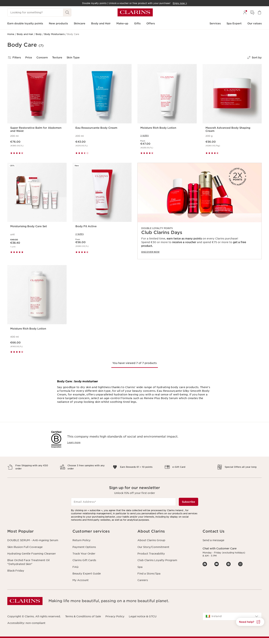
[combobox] (232, 616)
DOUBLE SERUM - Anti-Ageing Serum (32, 540)
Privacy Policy (114, 616)
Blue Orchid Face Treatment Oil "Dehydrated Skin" (28, 562)
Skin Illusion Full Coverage (25, 547)
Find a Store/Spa (148, 573)
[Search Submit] (67, 12)
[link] (199, 211)
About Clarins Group (151, 540)
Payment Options (84, 547)
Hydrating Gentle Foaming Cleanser (31, 553)
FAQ (75, 567)
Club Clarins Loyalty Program (157, 560)
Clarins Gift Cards (84, 560)
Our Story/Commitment (153, 547)
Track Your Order (83, 553)
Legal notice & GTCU (142, 616)
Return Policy (81, 540)
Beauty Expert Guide (86, 573)
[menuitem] (245, 12)
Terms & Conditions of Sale (83, 616)
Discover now (150, 252)
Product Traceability (151, 553)
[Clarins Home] (135, 12)
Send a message (213, 540)
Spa (140, 567)
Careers (142, 580)
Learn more (74, 442)
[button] (250, 622)
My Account (80, 580)
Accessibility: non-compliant (26, 623)
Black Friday (15, 570)
